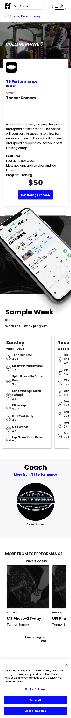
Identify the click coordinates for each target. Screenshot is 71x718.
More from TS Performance (35, 474)
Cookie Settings (35, 689)
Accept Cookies (35, 711)
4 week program (35, 637)
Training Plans (19, 16)
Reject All (35, 700)
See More (36, 601)
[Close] (66, 665)
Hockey (36, 16)
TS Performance (21, 81)
